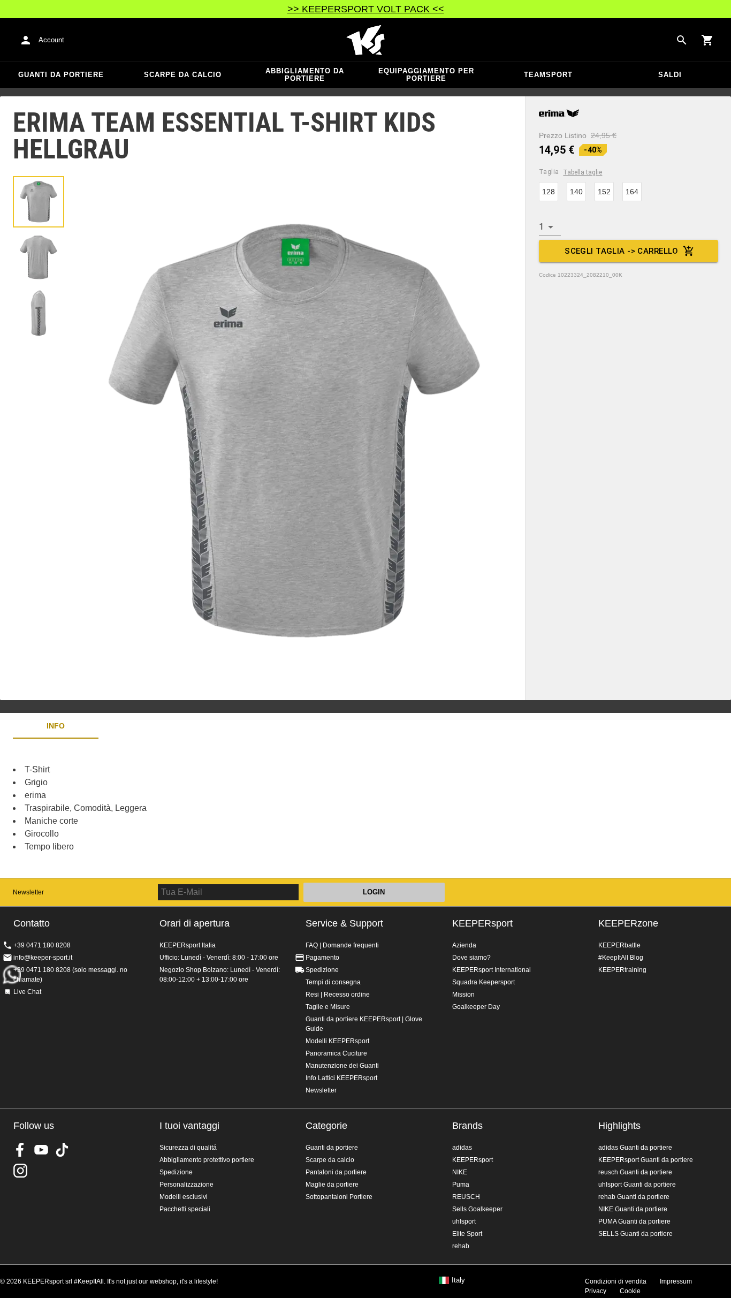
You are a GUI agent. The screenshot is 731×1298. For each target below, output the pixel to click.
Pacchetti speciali (184, 1209)
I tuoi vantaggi (189, 1125)
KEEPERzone (628, 923)
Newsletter (28, 892)
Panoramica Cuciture (336, 1053)
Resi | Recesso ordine (338, 994)
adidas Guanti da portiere (635, 1147)
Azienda (464, 945)
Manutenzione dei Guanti (342, 1065)
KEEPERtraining (622, 970)
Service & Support (344, 923)
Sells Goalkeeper (477, 1209)
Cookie (630, 1291)
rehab (460, 1246)
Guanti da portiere (61, 75)
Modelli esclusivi (183, 1197)
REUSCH (466, 1197)
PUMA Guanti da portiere (634, 1221)
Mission (463, 994)
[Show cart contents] (707, 40)
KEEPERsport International (491, 970)
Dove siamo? (471, 957)
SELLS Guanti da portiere (635, 1234)
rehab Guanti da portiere (633, 1197)
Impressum (676, 1281)
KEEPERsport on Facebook (20, 1150)
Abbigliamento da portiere (304, 74)
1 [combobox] (541, 227)
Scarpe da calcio (183, 75)
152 (604, 191)
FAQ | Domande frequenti (342, 945)
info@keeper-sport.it (42, 957)
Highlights (619, 1125)
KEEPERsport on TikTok (62, 1150)
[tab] (38, 201)
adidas (462, 1147)
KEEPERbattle (619, 945)
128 (548, 191)
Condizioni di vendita (615, 1281)
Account (51, 40)
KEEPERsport (482, 923)
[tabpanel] (187, 808)
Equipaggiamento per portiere (426, 74)
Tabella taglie (582, 172)
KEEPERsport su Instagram (20, 1171)
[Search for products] (681, 40)
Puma (460, 1184)
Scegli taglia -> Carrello (622, 251)
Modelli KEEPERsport (337, 1041)
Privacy (595, 1291)
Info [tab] (56, 726)
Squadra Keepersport (483, 982)
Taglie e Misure (328, 1007)
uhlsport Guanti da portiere (637, 1184)
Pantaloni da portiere (336, 1172)
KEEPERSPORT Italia (365, 40)
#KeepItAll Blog (620, 957)
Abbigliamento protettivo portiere (206, 1160)
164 (632, 191)
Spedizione (322, 970)
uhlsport (464, 1221)
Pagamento (322, 957)
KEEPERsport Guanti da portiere (645, 1160)
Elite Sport (467, 1234)
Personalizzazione (186, 1184)
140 (576, 191)
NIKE (459, 1172)
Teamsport (548, 75)
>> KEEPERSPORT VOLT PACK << (365, 9)
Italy (458, 1280)
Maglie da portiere (332, 1184)
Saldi (670, 75)
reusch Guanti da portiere (635, 1172)
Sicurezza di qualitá (188, 1147)
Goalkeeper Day (476, 1007)
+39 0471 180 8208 (42, 945)
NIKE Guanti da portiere (632, 1209)
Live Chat (27, 992)
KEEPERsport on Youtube (41, 1150)
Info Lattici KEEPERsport (341, 1078)
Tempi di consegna (333, 982)
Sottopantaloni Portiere (339, 1197)
